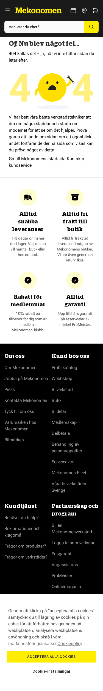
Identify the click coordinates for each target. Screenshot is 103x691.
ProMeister (62, 575)
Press (9, 389)
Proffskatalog (64, 367)
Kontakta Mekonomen (25, 400)
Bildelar (59, 411)
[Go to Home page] (38, 10)
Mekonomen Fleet (69, 472)
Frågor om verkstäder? (26, 557)
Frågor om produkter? (25, 546)
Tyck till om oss (19, 411)
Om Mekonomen (20, 367)
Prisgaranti (62, 553)
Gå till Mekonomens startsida (37, 158)
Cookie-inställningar (51, 671)
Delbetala (61, 433)
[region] (51, 642)
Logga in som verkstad (74, 542)
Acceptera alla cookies (51, 657)
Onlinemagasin (66, 586)
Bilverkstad (62, 389)
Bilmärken (14, 439)
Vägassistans (65, 564)
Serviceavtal (63, 461)
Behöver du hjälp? (21, 517)
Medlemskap (64, 422)
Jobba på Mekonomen (26, 378)
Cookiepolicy (69, 643)
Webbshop (62, 378)
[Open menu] (7, 10)
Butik (57, 400)
